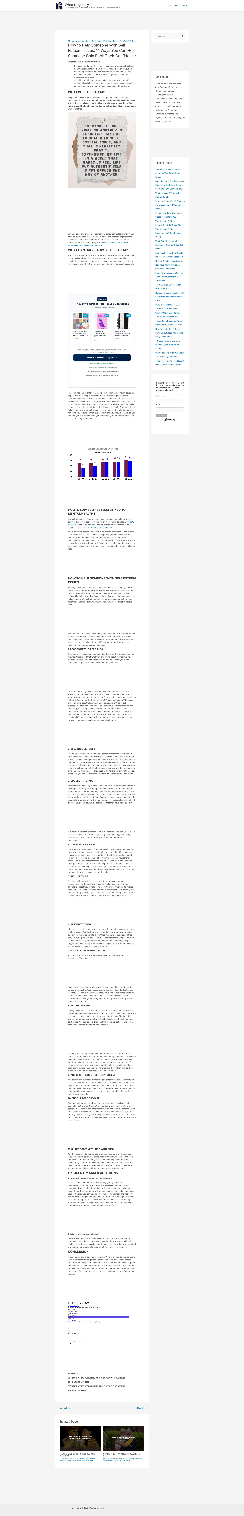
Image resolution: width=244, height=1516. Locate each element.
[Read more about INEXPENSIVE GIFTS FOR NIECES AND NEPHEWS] (80, 1438)
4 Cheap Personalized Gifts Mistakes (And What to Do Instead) (167, 345)
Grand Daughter (113, 1458)
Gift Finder (173, 6)
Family (105, 1458)
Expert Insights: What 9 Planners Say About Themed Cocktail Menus (170, 205)
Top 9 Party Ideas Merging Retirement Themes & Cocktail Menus (169, 245)
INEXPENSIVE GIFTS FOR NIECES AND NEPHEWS (77, 1455)
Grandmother (138, 1458)
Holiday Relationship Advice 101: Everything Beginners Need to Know (170, 297)
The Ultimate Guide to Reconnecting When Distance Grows (168, 233)
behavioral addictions (102, 527)
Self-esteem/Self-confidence (105, 41)
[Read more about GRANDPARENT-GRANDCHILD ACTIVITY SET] (123, 1438)
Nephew (82, 1458)
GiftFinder (105, 380)
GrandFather (130, 1458)
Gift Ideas (76, 1458)
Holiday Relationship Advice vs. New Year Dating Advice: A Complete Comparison (169, 265)
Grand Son (122, 1458)
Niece (87, 1458)
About (184, 6)
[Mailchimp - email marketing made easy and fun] (166, 419)
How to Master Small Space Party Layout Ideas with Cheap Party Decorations (169, 333)
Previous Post (62, 1408)
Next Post (142, 1408)
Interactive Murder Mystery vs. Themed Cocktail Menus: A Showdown (169, 277)
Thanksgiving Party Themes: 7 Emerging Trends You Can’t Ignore (169, 173)
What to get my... (78, 5)
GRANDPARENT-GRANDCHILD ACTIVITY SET (121, 1455)
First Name (159, 405)
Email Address (161, 396)
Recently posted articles (80, 41)
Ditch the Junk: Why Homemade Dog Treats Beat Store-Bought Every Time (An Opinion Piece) (170, 185)
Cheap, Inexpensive (66, 1458)
